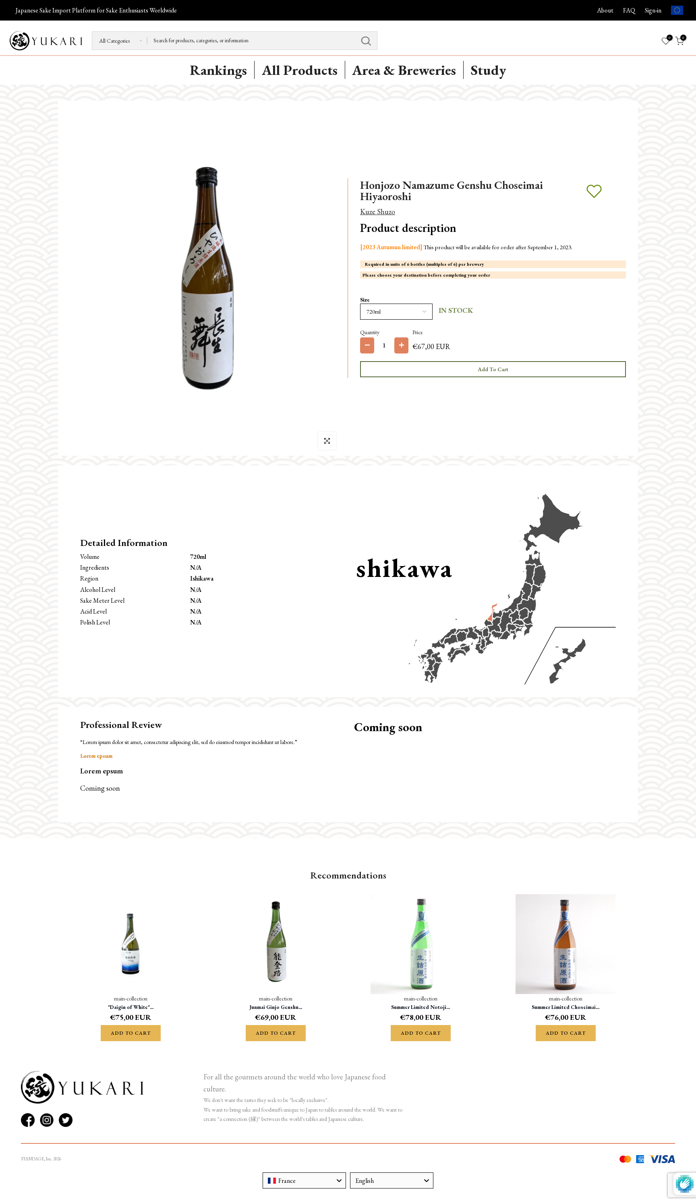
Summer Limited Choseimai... (565, 1007)
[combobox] (304, 1180)
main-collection (130, 998)
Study (488, 70)
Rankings (218, 70)
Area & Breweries (404, 70)
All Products (300, 70)
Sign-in (653, 10)
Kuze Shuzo (377, 211)
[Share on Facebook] (28, 1120)
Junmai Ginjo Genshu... (275, 1007)
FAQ (629, 10)
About (605, 10)
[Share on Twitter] (65, 1120)
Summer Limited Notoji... (420, 1007)
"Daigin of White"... (130, 1007)
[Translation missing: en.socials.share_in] (47, 1120)
